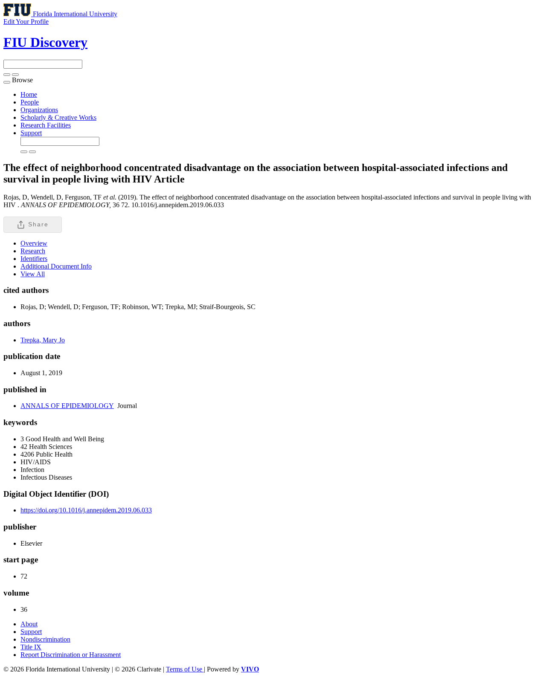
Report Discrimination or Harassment (70, 654)
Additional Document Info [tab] (56, 266)
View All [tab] (32, 274)
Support (31, 132)
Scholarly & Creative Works (58, 117)
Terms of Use (185, 669)
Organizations (39, 109)
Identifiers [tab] (33, 258)
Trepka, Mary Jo (42, 340)
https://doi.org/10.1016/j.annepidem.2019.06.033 (86, 510)
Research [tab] (32, 251)
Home (28, 94)
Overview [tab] (33, 243)
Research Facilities (45, 125)
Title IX (30, 647)
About (29, 624)
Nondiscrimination (45, 639)
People (29, 102)
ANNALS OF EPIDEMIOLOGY (67, 405)
